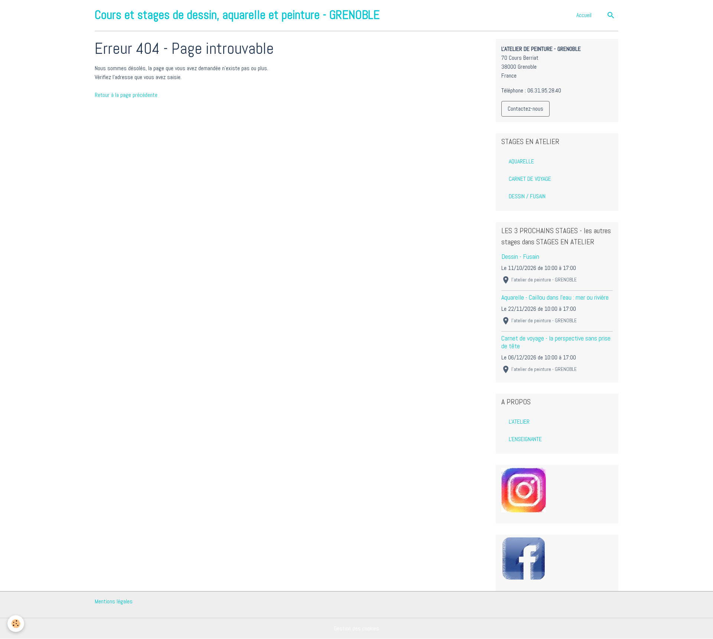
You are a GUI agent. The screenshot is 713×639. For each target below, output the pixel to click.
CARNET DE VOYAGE (530, 179)
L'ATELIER (519, 422)
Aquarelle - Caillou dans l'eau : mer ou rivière (555, 297)
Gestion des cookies (356, 628)
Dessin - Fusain (520, 256)
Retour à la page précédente (126, 95)
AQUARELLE (521, 161)
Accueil (584, 15)
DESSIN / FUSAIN (527, 196)
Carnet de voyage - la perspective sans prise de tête (556, 342)
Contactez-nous (525, 109)
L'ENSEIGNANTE (525, 439)
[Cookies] (15, 623)
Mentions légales (114, 601)
